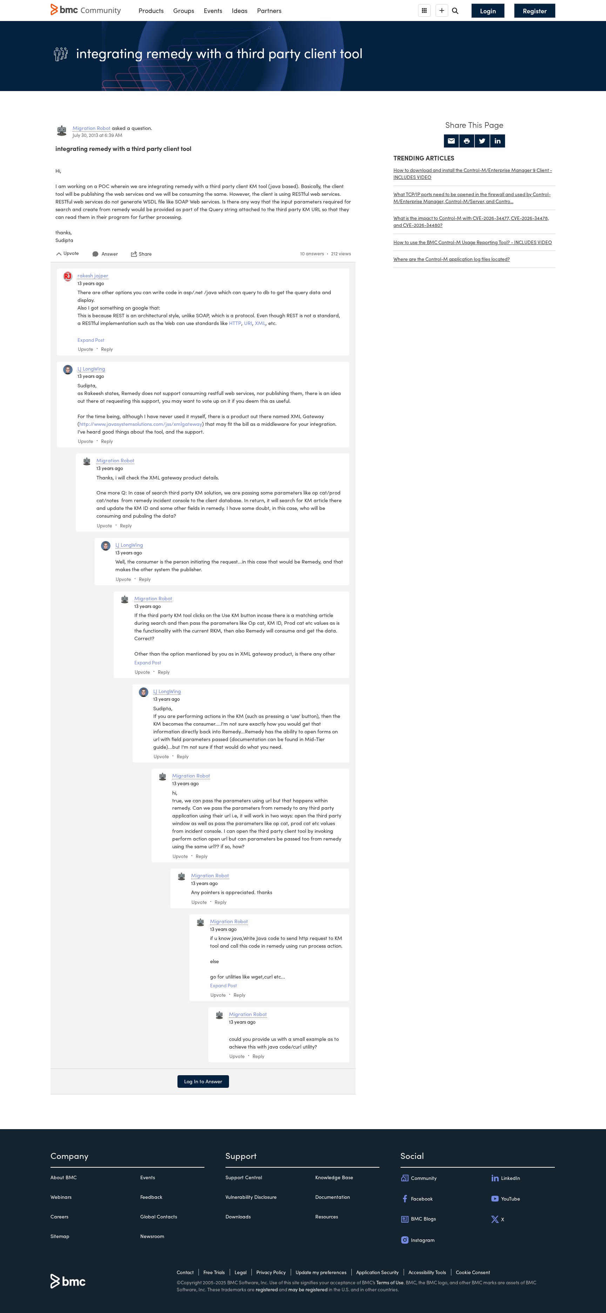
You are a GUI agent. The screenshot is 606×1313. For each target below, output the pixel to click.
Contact (185, 1272)
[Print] (466, 141)
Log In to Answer (203, 1081)
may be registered (308, 1289)
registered (267, 1289)
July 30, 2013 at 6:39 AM (97, 135)
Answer (110, 253)
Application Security (377, 1272)
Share (145, 254)
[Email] (451, 141)
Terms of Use (390, 1282)
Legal (241, 1272)
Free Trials (214, 1272)
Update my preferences (321, 1272)
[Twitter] (482, 141)
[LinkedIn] (497, 141)
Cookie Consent (473, 1272)
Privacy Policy (271, 1272)
